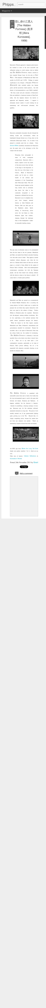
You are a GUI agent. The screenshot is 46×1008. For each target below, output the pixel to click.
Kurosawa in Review (16, 458)
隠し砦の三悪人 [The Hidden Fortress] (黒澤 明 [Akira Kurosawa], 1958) (24, 30)
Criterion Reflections (30, 456)
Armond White (14, 145)
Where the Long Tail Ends (30, 448)
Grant (35, 462)
